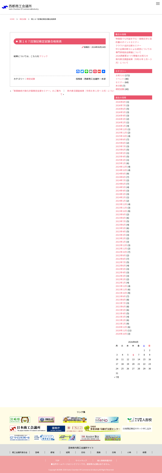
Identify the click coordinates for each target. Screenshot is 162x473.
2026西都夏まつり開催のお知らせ (132, 55)
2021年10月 (121, 292)
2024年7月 (121, 180)
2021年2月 (121, 320)
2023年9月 (121, 214)
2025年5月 (121, 153)
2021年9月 (121, 296)
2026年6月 (121, 108)
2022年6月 (121, 265)
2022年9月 (121, 255)
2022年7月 (121, 262)
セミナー (120, 82)
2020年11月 (121, 330)
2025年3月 (121, 159)
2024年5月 (121, 187)
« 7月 (116, 377)
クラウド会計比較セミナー (128, 45)
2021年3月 (121, 316)
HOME (12, 19)
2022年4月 (121, 272)
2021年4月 (121, 313)
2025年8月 (121, 142)
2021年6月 (121, 306)
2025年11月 (121, 132)
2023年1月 (121, 241)
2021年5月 (121, 309)
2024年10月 (121, 170)
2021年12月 (121, 285)
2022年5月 (121, 268)
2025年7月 (121, 146)
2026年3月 (121, 118)
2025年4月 (121, 156)
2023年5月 (121, 228)
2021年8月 (121, 299)
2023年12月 (121, 204)
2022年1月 (121, 282)
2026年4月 (121, 115)
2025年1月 (121, 163)
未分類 (119, 85)
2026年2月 (121, 122)
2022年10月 (121, 251)
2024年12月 (121, 166)
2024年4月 (121, 190)
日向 (83, 452)
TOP (57, 460)
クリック (43, 56)
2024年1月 (121, 200)
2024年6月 (121, 183)
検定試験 (23, 19)
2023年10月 (121, 211)
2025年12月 (121, 129)
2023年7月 (121, 221)
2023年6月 (121, 224)
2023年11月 (121, 207)
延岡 (68, 452)
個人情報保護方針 (104, 460)
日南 (114, 452)
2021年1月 (121, 323)
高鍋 (98, 452)
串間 (144, 452)
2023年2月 (121, 238)
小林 (129, 452)
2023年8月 (121, 217)
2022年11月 (121, 248)
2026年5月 (121, 112)
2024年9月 (121, 173)
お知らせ (120, 75)
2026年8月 (121, 101)
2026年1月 (121, 125)
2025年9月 (121, 139)
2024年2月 (121, 197)
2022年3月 (121, 275)
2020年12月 (121, 326)
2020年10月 (121, 333)
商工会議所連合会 (19, 452)
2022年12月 (121, 245)
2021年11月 (121, 289)
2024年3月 (121, 193)
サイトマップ (81, 460)
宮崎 (37, 452)
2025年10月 (121, 135)
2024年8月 (121, 176)
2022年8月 (121, 258)
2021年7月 (121, 303)
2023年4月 (121, 231)
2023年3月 (121, 234)
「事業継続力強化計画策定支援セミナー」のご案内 (36, 90)
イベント (120, 78)
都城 (52, 452)
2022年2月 (121, 279)
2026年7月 (121, 105)
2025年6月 (121, 149)
